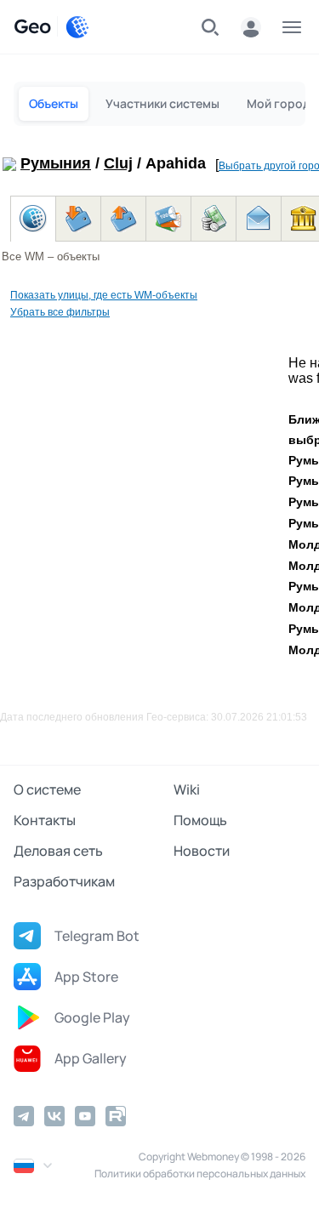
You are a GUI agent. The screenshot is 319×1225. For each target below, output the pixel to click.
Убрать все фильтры (60, 312)
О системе (47, 789)
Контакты (45, 820)
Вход (251, 27)
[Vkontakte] (54, 1116)
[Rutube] (115, 1116)
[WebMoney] (77, 27)
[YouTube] (85, 1116)
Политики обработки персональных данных (199, 1173)
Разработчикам (64, 881)
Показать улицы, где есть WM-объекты (103, 295)
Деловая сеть (58, 850)
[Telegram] (24, 1116)
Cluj (118, 163)
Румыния (55, 163)
